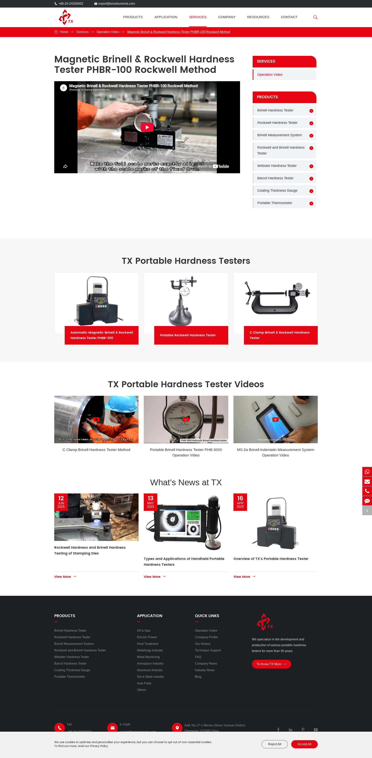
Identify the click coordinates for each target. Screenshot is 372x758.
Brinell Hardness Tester (275, 110)
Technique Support (208, 650)
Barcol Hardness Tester (275, 178)
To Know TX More (271, 664)
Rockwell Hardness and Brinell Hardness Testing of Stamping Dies (90, 550)
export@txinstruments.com (116, 3)
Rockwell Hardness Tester (277, 123)
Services (198, 17)
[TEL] (367, 491)
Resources (258, 17)
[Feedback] (367, 500)
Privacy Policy (99, 746)
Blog (198, 676)
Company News (206, 663)
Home (64, 32)
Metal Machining (148, 657)
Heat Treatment (147, 643)
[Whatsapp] (367, 471)
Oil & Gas (143, 630)
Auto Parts (144, 683)
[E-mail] (367, 481)
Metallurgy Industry (150, 650)
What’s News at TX (186, 482)
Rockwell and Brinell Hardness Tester (281, 150)
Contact (289, 17)
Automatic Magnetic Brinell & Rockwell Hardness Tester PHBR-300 (107, 335)
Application (165, 17)
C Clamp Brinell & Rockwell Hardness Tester (286, 335)
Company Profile (206, 637)
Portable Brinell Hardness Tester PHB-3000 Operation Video (186, 452)
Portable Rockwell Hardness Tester (196, 335)
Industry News (204, 670)
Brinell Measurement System (279, 135)
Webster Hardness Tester (277, 166)
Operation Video (108, 32)
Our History (202, 643)
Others (141, 690)
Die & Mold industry (150, 676)
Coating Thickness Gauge (277, 190)
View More (65, 576)
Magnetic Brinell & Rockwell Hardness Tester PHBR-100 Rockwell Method (178, 32)
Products (133, 17)
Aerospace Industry (150, 663)
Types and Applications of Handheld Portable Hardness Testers (184, 561)
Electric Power (147, 637)
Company (227, 17)
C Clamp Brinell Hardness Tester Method (96, 450)
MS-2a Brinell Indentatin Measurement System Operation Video (275, 452)
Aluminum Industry (150, 670)
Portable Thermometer (274, 203)
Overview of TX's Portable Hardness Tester (270, 559)
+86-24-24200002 (71, 3)
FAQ (198, 657)
